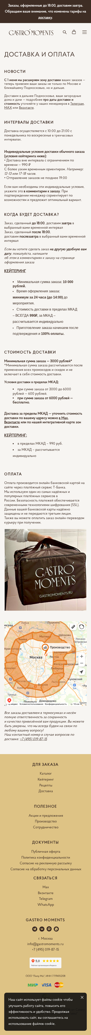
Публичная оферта (45, 851)
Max (46, 887)
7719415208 (58, 976)
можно (53, 417)
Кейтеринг (46, 779)
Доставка (46, 791)
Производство (46, 821)
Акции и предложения (46, 815)
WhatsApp (45, 904)
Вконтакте (46, 893)
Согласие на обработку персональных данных (45, 869)
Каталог (46, 773)
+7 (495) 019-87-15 (33, 739)
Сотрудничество (45, 827)
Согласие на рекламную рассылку (46, 863)
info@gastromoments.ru (45, 944)
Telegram (46, 898)
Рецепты (45, 785)
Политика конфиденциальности (45, 857)
